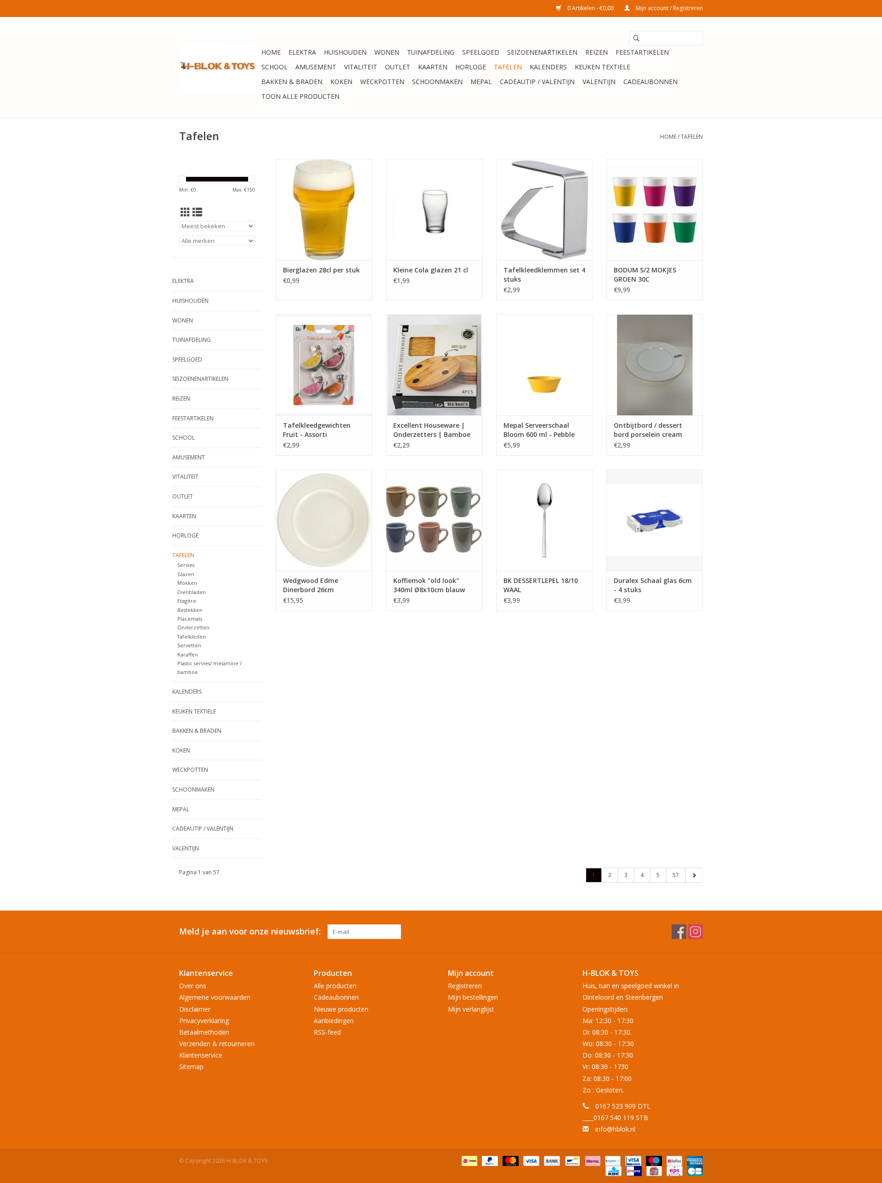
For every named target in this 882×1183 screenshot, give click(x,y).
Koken (341, 81)
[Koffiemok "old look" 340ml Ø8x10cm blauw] (434, 520)
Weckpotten (382, 81)
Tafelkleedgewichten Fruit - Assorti (317, 430)
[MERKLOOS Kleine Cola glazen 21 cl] (434, 209)
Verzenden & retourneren (216, 1043)
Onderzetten (193, 627)
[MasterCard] (509, 1160)
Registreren (465, 985)
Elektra (302, 52)
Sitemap (191, 1066)
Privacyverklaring (204, 1020)
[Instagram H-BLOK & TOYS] (695, 931)
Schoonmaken (437, 81)
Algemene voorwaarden (214, 997)
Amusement (315, 66)
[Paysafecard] (612, 1160)
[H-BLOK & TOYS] (219, 67)
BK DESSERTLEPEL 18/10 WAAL (540, 585)
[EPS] (673, 1170)
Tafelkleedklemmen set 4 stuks (544, 274)
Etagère (186, 600)
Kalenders (548, 66)
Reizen (596, 52)
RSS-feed (327, 1032)
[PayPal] (489, 1160)
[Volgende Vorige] (693, 875)
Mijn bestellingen (473, 997)
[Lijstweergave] (197, 212)
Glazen (185, 574)
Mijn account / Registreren (668, 8)
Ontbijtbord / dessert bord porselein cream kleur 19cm (648, 430)
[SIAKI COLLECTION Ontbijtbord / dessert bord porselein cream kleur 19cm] (654, 364)
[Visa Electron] (632, 1160)
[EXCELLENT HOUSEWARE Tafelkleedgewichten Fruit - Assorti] (324, 364)
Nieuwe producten (341, 1009)
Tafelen (508, 66)
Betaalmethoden (204, 1032)
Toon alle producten (300, 96)
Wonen (386, 52)
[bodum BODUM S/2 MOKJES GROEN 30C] (654, 209)
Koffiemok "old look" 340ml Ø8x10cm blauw (429, 585)
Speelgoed (480, 52)
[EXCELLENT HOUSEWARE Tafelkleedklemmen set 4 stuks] (544, 209)
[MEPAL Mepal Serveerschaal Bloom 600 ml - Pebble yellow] (544, 364)
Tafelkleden (191, 636)
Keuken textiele (602, 66)
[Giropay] (633, 1170)
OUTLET (397, 66)
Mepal (481, 81)
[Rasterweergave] (185, 212)
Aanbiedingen (334, 1020)
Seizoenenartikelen (542, 52)
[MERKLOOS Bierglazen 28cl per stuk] (324, 209)
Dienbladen (191, 592)
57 (676, 875)
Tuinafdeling (430, 52)
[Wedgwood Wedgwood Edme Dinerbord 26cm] (324, 520)
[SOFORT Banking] (592, 1160)
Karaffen (187, 654)
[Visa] (530, 1160)
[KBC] (612, 1170)
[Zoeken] (636, 38)
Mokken (187, 582)
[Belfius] (673, 1160)
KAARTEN (432, 66)
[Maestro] (653, 1160)
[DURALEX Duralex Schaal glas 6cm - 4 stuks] (654, 520)
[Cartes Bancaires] (693, 1170)
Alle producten (335, 985)
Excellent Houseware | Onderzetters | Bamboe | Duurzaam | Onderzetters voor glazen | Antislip (431, 430)
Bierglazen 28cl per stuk (321, 270)
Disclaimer (194, 1009)
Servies (185, 564)
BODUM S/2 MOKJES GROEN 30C (645, 274)
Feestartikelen (642, 52)
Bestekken (190, 609)
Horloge (470, 66)
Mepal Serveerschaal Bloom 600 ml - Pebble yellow (539, 430)
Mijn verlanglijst (471, 1009)
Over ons (192, 985)
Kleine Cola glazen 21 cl (430, 270)
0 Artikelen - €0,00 (590, 8)
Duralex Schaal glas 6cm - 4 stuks (653, 585)
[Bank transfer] (551, 1160)
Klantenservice (200, 1055)
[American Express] (693, 1160)
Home (271, 52)
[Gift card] (653, 1170)
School (274, 66)
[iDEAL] (468, 1160)
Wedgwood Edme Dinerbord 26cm (310, 585)
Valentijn (599, 81)
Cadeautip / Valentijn (537, 81)
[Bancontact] (571, 1160)
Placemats (189, 618)
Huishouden (345, 52)
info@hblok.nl (615, 1129)
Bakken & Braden (291, 81)
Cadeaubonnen (650, 81)
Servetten (189, 645)
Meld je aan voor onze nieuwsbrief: (250, 931)
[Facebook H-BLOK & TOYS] (679, 931)
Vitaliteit (360, 66)
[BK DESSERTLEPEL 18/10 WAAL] (544, 520)
